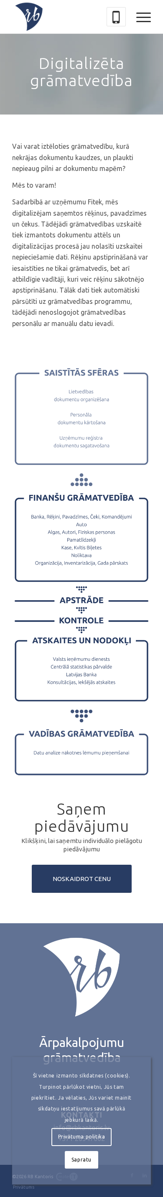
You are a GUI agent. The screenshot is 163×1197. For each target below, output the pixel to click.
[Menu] (139, 16)
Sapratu (81, 1159)
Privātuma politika (81, 1136)
